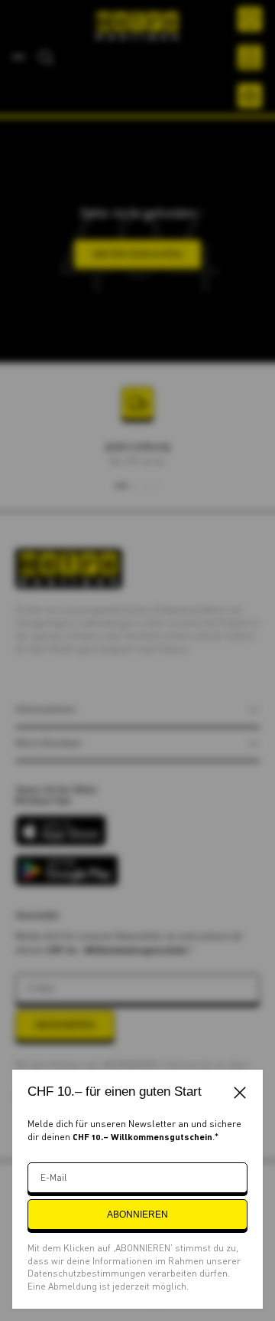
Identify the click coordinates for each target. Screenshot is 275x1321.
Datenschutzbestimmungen (88, 1273)
